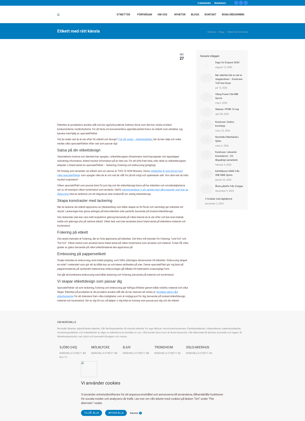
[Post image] (206, 65)
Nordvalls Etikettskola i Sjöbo (227, 139)
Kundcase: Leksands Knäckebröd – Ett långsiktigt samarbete (226, 156)
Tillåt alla (91, 412)
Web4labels (220, 3)
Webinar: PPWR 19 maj (227, 109)
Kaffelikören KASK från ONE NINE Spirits (227, 173)
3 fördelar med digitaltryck (218, 198)
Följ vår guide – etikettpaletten (135, 139)
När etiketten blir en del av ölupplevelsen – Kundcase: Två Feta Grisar (229, 79)
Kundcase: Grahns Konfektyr (224, 124)
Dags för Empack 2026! (227, 62)
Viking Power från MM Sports (226, 96)
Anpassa (134, 413)
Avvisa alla (116, 412)
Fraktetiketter (204, 3)
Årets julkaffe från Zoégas (229, 186)
